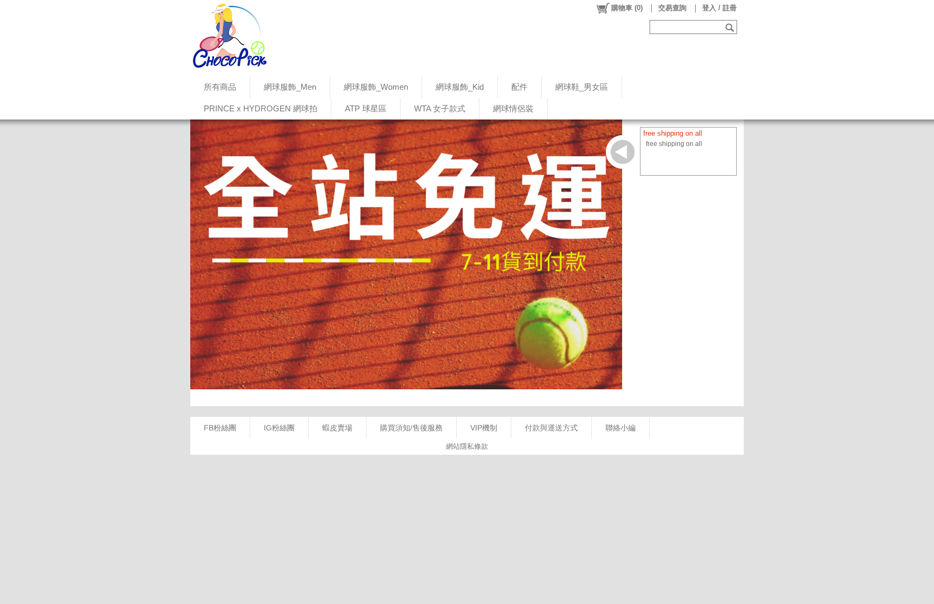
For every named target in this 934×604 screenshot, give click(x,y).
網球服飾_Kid (460, 86)
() (627, 8)
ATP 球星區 (365, 108)
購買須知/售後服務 (411, 427)
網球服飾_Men (290, 86)
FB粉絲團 (220, 427)
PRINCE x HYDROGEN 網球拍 (260, 108)
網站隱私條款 (467, 446)
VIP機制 (483, 427)
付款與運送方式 (551, 427)
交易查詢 (672, 8)
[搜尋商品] (731, 27)
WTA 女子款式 (439, 108)
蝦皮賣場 (337, 427)
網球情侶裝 (513, 108)
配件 (519, 86)
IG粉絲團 (279, 427)
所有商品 (220, 86)
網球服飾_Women (376, 86)
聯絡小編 (620, 427)
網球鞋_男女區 (581, 86)
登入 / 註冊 (719, 8)
